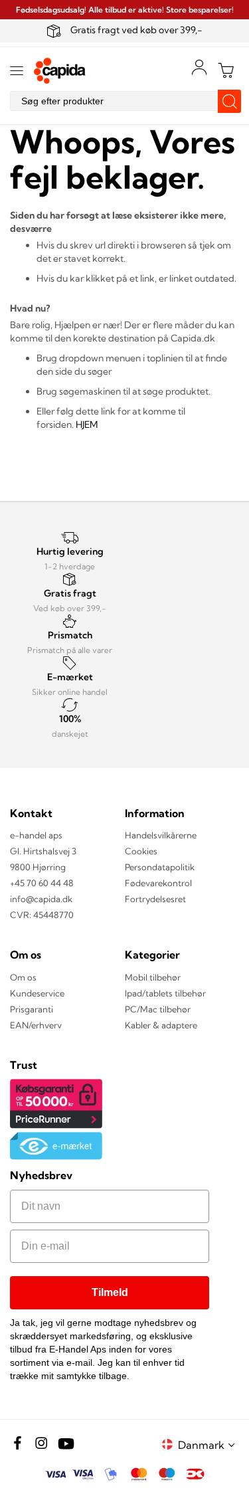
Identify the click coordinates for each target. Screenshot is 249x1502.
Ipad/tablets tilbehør (165, 993)
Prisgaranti (31, 1009)
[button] (208, 1444)
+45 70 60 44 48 (42, 883)
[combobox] (124, 101)
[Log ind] (199, 67)
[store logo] (59, 71)
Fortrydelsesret (155, 898)
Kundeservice (37, 993)
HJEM (87, 424)
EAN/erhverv (36, 1025)
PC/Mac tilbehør (158, 1009)
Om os (23, 977)
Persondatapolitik (160, 867)
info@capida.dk (41, 898)
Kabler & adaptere (161, 1025)
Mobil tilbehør (153, 977)
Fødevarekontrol (158, 883)
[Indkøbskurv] (225, 70)
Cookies (141, 851)
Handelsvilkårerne (161, 835)
